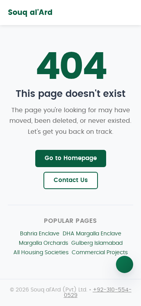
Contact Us (71, 180)
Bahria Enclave (40, 234)
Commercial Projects (100, 252)
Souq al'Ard (30, 12)
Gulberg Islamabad (97, 243)
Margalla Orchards (43, 243)
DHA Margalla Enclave (92, 234)
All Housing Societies (41, 252)
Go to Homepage (71, 158)
